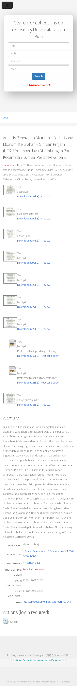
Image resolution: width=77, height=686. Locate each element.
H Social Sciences (33, 551)
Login (6, 117)
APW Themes (33, 681)
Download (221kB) (28, 382)
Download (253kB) (28, 355)
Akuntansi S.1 (32, 562)
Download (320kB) (28, 285)
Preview (45, 196)
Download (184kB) (28, 240)
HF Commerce (54, 551)
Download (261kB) (28, 196)
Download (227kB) (28, 307)
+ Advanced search (38, 85)
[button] (5, 621)
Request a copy (49, 355)
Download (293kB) (28, 262)
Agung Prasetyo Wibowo (60, 681)
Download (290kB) (28, 218)
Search (39, 76)
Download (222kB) (28, 329)
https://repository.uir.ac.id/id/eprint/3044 (47, 601)
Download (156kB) (28, 404)
